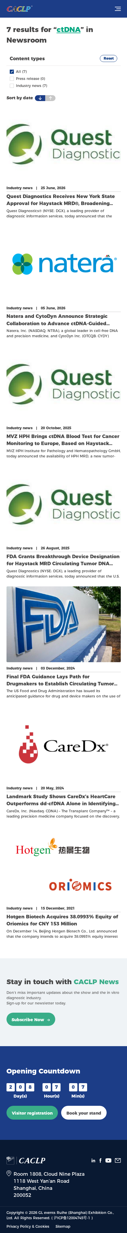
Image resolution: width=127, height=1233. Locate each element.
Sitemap (63, 1226)
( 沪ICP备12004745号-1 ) (71, 1218)
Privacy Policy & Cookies (27, 1226)
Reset (109, 58)
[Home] (19, 9)
